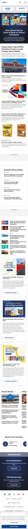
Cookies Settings (19, 510)
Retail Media (8, 392)
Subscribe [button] (14, 468)
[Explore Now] (14, 309)
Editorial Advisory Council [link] (14, 502)
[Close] (26, 514)
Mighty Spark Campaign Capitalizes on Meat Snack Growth (9, 417)
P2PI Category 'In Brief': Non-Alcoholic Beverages (11, 364)
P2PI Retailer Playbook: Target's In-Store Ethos (13, 277)
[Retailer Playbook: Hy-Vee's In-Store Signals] (5, 242)
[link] (4, 494)
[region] (14, 520)
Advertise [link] (14, 498)
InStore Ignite (13, 445)
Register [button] (22, 8)
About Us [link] (8, 498)
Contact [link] (20, 498)
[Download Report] (14, 266)
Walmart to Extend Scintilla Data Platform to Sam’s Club (10, 406)
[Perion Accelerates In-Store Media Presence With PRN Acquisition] (5, 223)
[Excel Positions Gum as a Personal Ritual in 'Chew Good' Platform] (5, 236)
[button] (26, 3)
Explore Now (9, 337)
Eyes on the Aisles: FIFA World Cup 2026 (13, 319)
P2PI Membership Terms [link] (10, 506)
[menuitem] (4, 494)
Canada (11, 233)
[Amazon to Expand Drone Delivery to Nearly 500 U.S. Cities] (5, 252)
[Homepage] (4, 2)
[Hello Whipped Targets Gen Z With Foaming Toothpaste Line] (5, 247)
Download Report (11, 293)
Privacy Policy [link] (20, 506)
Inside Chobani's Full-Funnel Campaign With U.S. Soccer (10, 422)
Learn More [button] (14, 485)
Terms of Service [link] (9, 510)
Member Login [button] (7, 9)
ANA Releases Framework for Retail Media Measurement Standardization (10, 411)
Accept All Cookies (14, 526)
